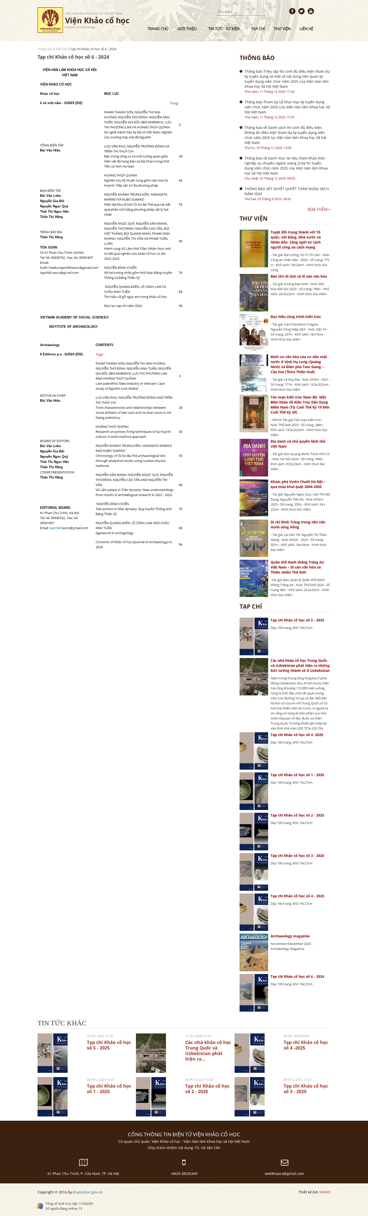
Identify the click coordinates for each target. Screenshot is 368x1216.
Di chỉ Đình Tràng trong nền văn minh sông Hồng (298, 524)
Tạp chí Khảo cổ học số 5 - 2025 (297, 620)
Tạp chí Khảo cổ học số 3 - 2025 (297, 855)
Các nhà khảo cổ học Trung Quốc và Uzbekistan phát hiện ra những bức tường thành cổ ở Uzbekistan (300, 665)
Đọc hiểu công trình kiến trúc (296, 316)
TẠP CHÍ (61, 49)
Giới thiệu (187, 28)
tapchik (55, 528)
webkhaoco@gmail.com (284, 1173)
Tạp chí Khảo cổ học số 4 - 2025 (297, 896)
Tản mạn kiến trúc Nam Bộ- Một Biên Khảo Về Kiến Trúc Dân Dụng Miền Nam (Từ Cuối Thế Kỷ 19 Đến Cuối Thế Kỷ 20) (300, 405)
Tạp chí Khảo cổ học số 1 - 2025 (297, 774)
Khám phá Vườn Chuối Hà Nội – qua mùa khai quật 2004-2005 (298, 484)
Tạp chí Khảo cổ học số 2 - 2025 (297, 815)
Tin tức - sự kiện (224, 28)
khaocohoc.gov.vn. (88, 1192)
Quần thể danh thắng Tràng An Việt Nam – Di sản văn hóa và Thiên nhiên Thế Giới (297, 567)
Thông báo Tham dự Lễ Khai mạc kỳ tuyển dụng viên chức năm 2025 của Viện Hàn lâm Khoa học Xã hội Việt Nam (287, 107)
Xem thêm (317, 209)
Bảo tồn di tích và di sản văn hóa (299, 276)
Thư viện (282, 28)
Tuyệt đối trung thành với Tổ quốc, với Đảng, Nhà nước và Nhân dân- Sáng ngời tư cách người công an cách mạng (296, 240)
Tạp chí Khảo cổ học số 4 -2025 (297, 734)
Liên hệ (306, 28)
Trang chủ (157, 28)
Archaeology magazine (290, 936)
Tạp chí (258, 28)
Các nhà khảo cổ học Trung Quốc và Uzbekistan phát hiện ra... (208, 1050)
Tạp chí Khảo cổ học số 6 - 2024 (297, 976)
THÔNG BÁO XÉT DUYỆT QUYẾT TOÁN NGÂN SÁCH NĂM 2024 (287, 191)
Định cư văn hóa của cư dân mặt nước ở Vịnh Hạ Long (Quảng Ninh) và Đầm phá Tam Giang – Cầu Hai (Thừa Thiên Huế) (299, 364)
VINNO (324, 1192)
